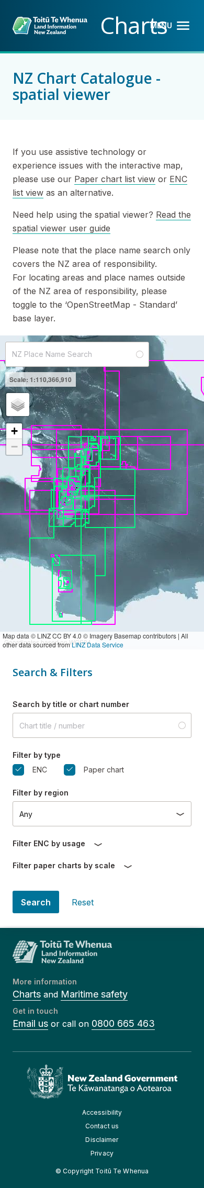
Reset (83, 902)
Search (36, 902)
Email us (30, 1023)
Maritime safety (94, 994)
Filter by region (41, 792)
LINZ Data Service (97, 644)
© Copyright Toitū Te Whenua (102, 1171)
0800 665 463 (123, 1023)
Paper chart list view (114, 179)
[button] (17, 404)
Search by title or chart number (71, 704)
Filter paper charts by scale (64, 865)
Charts (27, 994)
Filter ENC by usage (49, 843)
